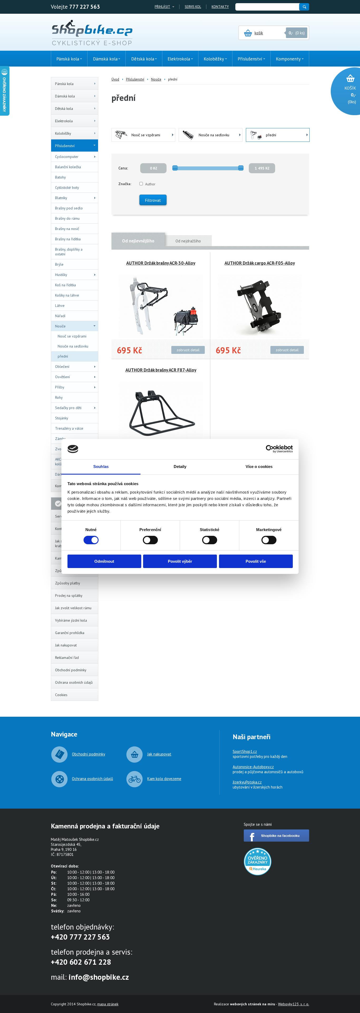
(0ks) (350, 94)
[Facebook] (276, 840)
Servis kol (193, 6)
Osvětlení (62, 376)
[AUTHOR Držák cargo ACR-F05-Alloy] (259, 306)
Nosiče (60, 326)
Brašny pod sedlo (69, 208)
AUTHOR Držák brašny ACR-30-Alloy (160, 263)
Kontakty (220, 6)
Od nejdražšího (188, 240)
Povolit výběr (180, 561)
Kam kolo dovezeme (164, 778)
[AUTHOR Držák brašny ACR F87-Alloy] (160, 413)
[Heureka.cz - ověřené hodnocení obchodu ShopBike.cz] (257, 873)
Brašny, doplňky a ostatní (68, 251)
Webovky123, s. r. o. (293, 1004)
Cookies (61, 694)
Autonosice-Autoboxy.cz (253, 766)
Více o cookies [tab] (259, 466)
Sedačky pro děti (68, 407)
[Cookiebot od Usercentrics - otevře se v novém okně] (270, 449)
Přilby (59, 387)
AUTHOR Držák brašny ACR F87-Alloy (160, 370)
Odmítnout (104, 561)
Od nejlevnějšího (138, 241)
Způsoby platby (67, 583)
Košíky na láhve (67, 295)
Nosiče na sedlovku (73, 346)
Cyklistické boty (67, 187)
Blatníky (61, 197)
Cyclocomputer (67, 156)
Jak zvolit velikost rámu (73, 608)
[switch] (150, 540)
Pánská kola (64, 83)
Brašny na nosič (67, 228)
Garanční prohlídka (69, 632)
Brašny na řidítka (68, 239)
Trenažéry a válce (69, 428)
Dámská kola (65, 96)
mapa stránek (107, 1004)
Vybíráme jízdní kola (71, 620)
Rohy (59, 397)
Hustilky (61, 274)
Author (150, 184)
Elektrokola (64, 121)
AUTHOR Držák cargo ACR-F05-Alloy (260, 263)
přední (63, 356)
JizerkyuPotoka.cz (247, 782)
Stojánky (61, 418)
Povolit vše (256, 561)
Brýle (59, 264)
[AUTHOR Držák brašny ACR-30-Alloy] (160, 306)
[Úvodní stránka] (92, 33)
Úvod (115, 79)
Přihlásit (162, 6)
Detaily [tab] (180, 466)
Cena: (123, 168)
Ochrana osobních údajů (74, 682)
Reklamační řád (67, 657)
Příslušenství (65, 145)
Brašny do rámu (67, 218)
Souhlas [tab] (101, 466)
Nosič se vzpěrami (72, 336)
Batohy (60, 177)
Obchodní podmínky (70, 670)
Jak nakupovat (66, 645)
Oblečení (62, 366)
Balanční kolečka (68, 167)
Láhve (60, 305)
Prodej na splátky (68, 595)
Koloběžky (63, 133)
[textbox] (267, 7)
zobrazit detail (188, 350)
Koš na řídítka (65, 285)
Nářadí (60, 315)
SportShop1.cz (245, 751)
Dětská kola (64, 108)
